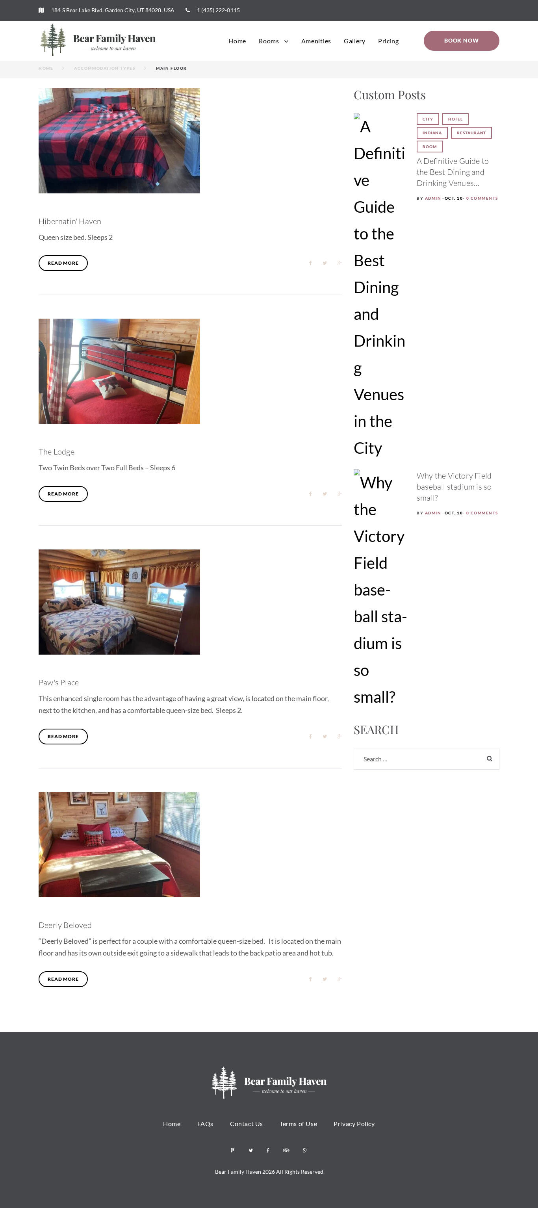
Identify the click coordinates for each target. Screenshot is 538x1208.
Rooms (269, 41)
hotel (455, 119)
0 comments (482, 198)
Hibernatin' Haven (70, 221)
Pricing (388, 41)
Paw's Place (59, 682)
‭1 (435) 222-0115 (218, 10)
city (428, 119)
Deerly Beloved (65, 925)
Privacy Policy (354, 1123)
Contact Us (246, 1123)
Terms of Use (298, 1123)
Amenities (316, 41)
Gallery (354, 41)
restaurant (471, 132)
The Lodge (56, 451)
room (430, 146)
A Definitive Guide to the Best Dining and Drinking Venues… (453, 172)
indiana (432, 132)
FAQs (205, 1123)
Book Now (461, 40)
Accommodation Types (104, 68)
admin (433, 198)
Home (237, 41)
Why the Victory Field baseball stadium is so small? (454, 487)
